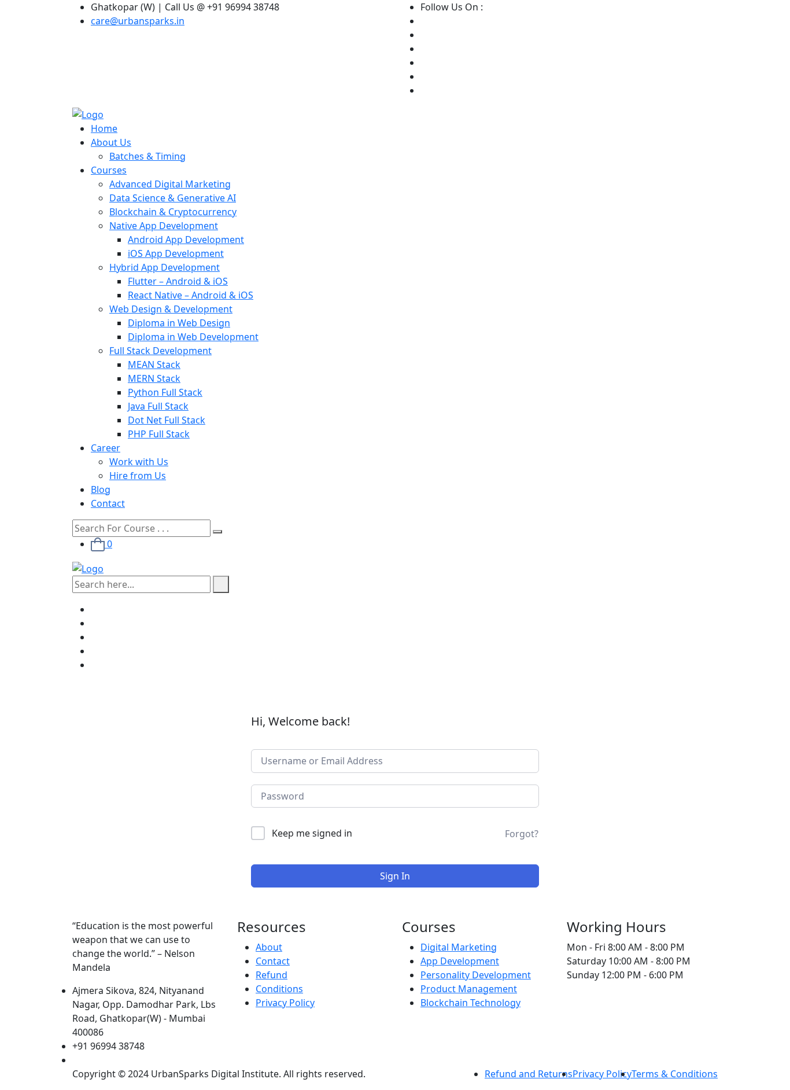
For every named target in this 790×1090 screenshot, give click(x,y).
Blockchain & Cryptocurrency (173, 211)
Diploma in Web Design (179, 322)
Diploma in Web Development (193, 336)
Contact (108, 503)
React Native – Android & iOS (190, 295)
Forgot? (521, 833)
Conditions (279, 988)
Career (105, 447)
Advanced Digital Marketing (170, 184)
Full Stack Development (160, 350)
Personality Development (475, 975)
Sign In (395, 876)
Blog (100, 489)
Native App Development (163, 225)
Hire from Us (137, 475)
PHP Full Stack (159, 434)
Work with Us (138, 461)
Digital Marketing (458, 947)
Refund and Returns (529, 1073)
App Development (459, 961)
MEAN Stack (154, 364)
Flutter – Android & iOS (178, 281)
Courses (109, 170)
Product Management (468, 988)
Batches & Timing (147, 156)
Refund (271, 975)
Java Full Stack (158, 406)
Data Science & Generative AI (172, 198)
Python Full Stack (165, 392)
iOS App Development (176, 253)
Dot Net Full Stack (166, 420)
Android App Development (186, 239)
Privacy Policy (285, 1002)
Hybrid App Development (164, 267)
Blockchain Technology (470, 1002)
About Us (111, 142)
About (269, 947)
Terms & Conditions (675, 1073)
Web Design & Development (170, 309)
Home (104, 128)
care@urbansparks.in (137, 20)
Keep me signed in (312, 833)
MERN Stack (154, 378)
